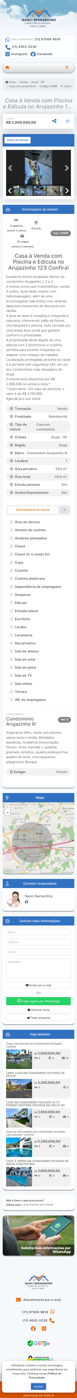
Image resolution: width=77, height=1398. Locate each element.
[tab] (17, 140)
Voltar (67, 86)
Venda (24, 82)
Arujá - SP (37, 82)
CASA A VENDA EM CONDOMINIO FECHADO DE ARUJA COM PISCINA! (37, 1162)
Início (12, 82)
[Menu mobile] (7, 68)
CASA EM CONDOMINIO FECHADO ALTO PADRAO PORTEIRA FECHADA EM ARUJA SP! (35, 1104)
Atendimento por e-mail (42, 1300)
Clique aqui (13, 1204)
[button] (11, 168)
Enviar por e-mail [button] (39, 985)
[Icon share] (33, 1329)
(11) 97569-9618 (48, 39)
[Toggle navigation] (67, 68)
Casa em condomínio (22, 86)
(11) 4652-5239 (24, 46)
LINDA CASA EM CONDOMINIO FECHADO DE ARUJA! (35, 1074)
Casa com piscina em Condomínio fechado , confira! (34, 1045)
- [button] (7, 812)
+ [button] (7, 807)
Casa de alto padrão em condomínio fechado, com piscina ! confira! (36, 1133)
